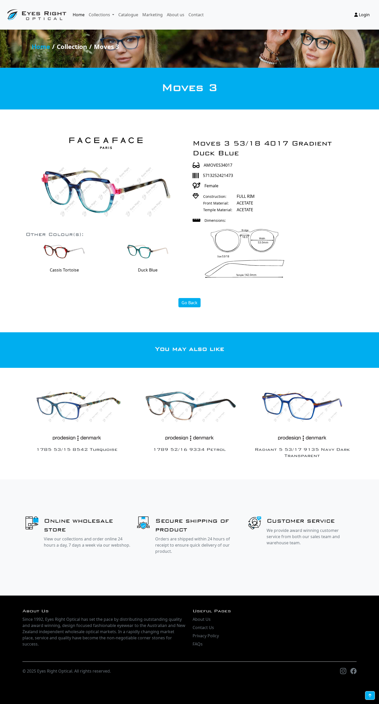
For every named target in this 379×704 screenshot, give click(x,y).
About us (175, 15)
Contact (196, 15)
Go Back (189, 303)
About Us (202, 619)
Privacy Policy (206, 636)
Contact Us (203, 627)
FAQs (198, 644)
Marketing (152, 15)
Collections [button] (100, 15)
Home (79, 15)
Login (364, 15)
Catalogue (128, 15)
